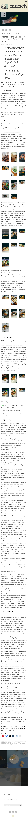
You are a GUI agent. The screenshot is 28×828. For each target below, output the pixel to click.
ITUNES (10, 84)
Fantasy (17, 33)
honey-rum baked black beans (12, 132)
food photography (6, 742)
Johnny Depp (14, 742)
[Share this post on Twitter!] (3, 30)
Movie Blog (10, 743)
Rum (16, 745)
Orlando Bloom (17, 743)
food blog (23, 741)
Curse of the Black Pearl (10, 741)
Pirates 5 (24, 743)
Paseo (20, 207)
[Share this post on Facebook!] (6, 30)
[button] (5, 157)
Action (4, 33)
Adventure (10, 33)
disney (19, 741)
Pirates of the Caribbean (7, 745)
